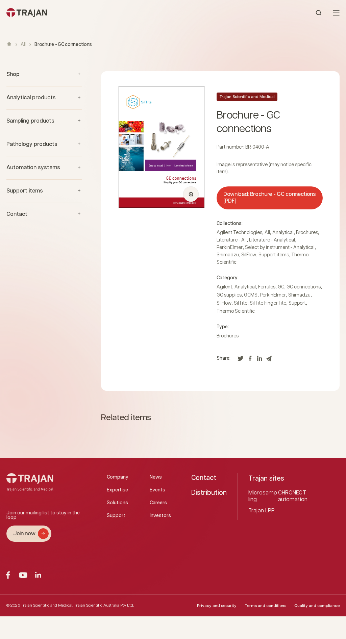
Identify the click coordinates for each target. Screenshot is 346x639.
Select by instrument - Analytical (280, 247)
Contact (203, 478)
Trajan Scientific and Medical (247, 97)
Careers (158, 503)
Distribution (209, 492)
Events (157, 490)
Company (117, 477)
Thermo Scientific (236, 311)
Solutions (117, 503)
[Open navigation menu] (336, 12)
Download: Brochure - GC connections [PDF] (269, 197)
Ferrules (266, 287)
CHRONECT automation (293, 496)
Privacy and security (217, 606)
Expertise (117, 490)
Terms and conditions (265, 606)
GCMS (250, 295)
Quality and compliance (317, 606)
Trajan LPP (261, 511)
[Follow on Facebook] (8, 575)
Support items (273, 255)
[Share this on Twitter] (240, 360)
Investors (160, 515)
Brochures (307, 232)
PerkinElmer (230, 247)
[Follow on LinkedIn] (38, 575)
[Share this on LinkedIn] (259, 360)
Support (297, 303)
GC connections (304, 287)
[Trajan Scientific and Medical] (89, 12)
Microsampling (262, 496)
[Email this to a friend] (269, 360)
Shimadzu (228, 255)
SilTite (240, 303)
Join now (24, 534)
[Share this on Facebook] (250, 360)
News (156, 477)
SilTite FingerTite (268, 303)
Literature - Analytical (272, 240)
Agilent (224, 287)
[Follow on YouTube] (23, 575)
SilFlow (248, 255)
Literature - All (232, 240)
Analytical (283, 232)
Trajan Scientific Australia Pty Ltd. (104, 605)
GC (281, 287)
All (23, 44)
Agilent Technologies (239, 232)
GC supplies (229, 295)
